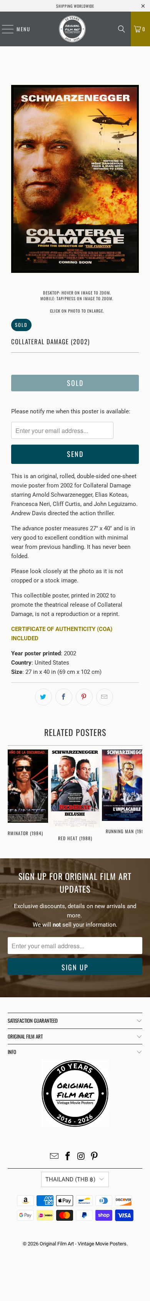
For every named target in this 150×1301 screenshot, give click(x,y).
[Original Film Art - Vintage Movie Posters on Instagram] (81, 1157)
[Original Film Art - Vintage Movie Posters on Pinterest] (94, 1157)
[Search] (121, 29)
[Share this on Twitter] (43, 697)
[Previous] (17, 180)
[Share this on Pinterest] (84, 697)
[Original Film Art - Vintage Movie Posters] (72, 29)
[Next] (133, 180)
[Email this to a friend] (104, 697)
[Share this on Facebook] (63, 697)
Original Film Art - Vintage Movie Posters (83, 1244)
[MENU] (4, 29)
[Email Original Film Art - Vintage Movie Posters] (54, 1157)
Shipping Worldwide (75, 6)
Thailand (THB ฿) (70, 1179)
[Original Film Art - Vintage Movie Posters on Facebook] (68, 1157)
